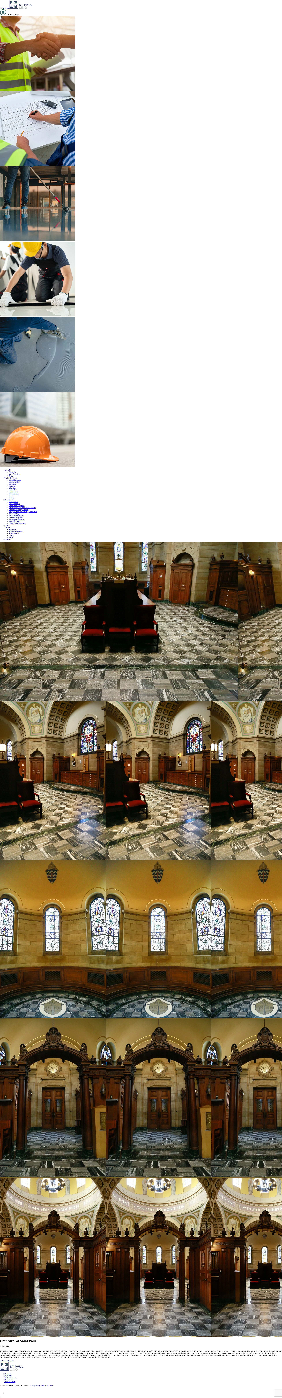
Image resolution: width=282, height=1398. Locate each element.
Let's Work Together (7, 1361)
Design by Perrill (47, 1385)
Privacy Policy (35, 1385)
